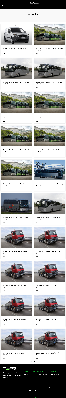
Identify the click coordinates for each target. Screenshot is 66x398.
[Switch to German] (63, 6)
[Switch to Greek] (60, 6)
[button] (2, 6)
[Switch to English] (58, 6)
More (4, 53)
